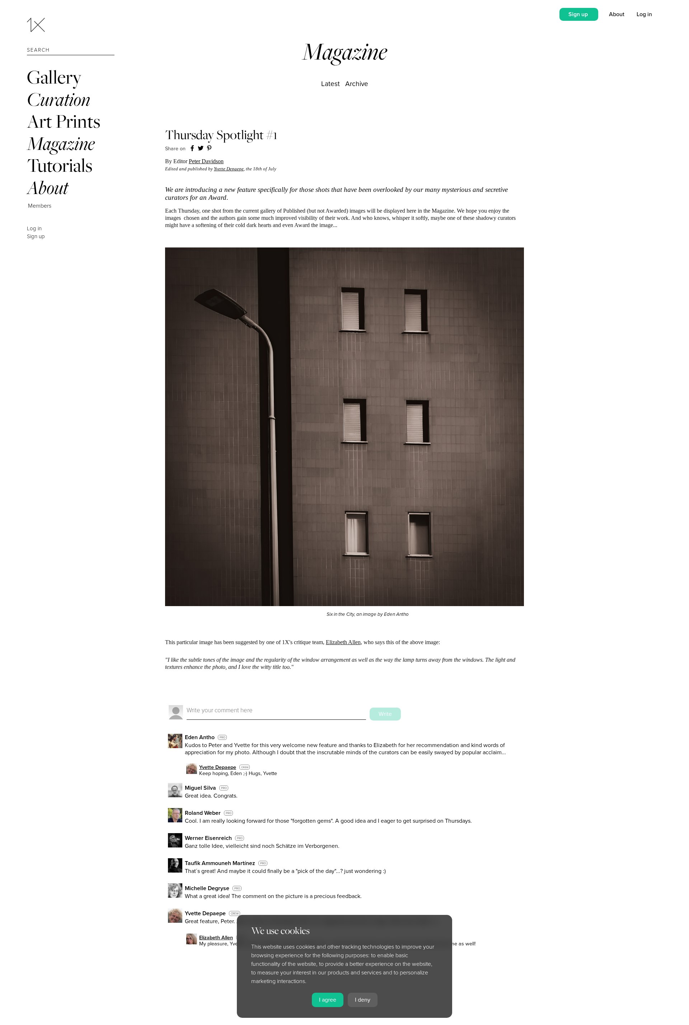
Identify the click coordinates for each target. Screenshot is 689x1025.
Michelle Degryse (207, 888)
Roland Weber (203, 813)
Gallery (54, 77)
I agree (327, 999)
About (47, 187)
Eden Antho (200, 737)
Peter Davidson (206, 161)
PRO (222, 737)
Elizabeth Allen (343, 642)
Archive (356, 84)
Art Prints (63, 121)
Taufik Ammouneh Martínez (220, 863)
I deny (362, 999)
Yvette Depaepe (229, 168)
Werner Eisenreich (208, 838)
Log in (34, 228)
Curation (58, 99)
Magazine (61, 143)
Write (385, 714)
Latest (330, 84)
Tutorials (59, 165)
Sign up (36, 236)
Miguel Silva (200, 788)
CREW (244, 767)
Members (39, 205)
